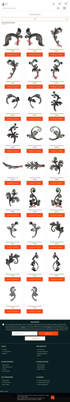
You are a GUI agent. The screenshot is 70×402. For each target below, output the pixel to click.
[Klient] (53, 4)
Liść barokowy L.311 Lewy (12, 306)
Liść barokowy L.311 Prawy (35, 306)
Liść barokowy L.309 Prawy (12, 274)
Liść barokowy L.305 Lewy (57, 177)
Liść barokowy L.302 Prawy (12, 81)
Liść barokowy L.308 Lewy (35, 145)
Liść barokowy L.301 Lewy (13, 49)
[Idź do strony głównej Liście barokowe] (5, 4)
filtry (35, 19)
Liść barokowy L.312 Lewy (34, 210)
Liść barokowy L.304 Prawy (34, 113)
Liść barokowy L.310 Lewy (13, 242)
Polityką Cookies (36, 399)
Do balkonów (7, 362)
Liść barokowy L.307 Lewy (35, 274)
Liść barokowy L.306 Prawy (12, 145)
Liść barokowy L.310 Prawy (35, 242)
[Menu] (64, 8)
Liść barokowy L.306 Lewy (57, 113)
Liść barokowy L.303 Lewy (35, 81)
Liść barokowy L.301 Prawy (35, 49)
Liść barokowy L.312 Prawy (57, 210)
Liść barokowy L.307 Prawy (56, 274)
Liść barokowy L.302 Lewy (57, 49)
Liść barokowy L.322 (34, 177)
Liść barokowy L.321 (13, 177)
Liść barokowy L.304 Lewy (13, 113)
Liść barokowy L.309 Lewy (57, 242)
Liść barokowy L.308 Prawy (56, 145)
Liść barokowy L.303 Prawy (56, 81)
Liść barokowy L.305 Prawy (12, 210)
